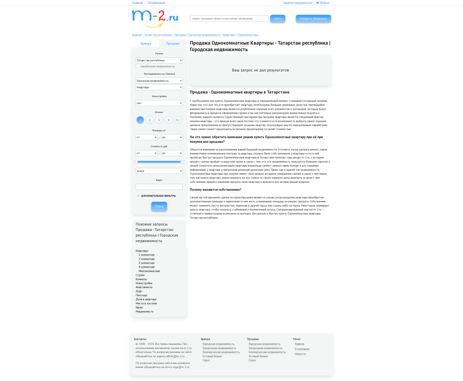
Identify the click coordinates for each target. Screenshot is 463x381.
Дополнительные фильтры (158, 195)
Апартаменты (144, 287)
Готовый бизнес (212, 356)
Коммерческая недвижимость (221, 352)
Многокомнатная (149, 271)
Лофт (139, 291)
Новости (300, 354)
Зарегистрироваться (297, 3)
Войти (324, 3)
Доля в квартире (146, 299)
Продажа (180, 35)
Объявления (156, 3)
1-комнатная (146, 254)
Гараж (139, 307)
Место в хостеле (146, 303)
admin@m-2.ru (175, 356)
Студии (140, 275)
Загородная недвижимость (219, 348)
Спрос (206, 360)
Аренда (145, 43)
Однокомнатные (248, 35)
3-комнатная (146, 263)
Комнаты (141, 279)
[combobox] (229, 18)
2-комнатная (146, 259)
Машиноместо (145, 311)
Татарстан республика (158, 35)
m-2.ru (188, 348)
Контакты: (140, 339)
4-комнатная (146, 267)
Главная (137, 3)
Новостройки (144, 283)
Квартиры (229, 35)
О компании (302, 349)
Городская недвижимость (204, 35)
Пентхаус (141, 295)
